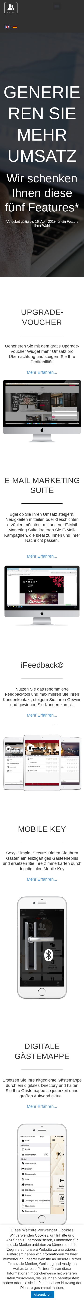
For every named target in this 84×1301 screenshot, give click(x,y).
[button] (57, 6)
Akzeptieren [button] (43, 1294)
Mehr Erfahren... (42, 372)
